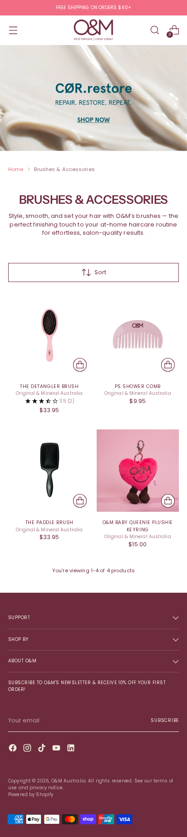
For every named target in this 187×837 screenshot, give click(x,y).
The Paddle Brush (49, 522)
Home (15, 169)
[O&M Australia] (93, 30)
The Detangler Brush (49, 386)
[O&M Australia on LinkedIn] (71, 749)
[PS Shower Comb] (138, 334)
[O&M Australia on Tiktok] (42, 749)
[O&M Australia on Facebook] (13, 749)
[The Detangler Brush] (49, 334)
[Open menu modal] (13, 30)
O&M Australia (68, 781)
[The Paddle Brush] (49, 470)
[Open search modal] (154, 30)
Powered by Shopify (30, 794)
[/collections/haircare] (93, 98)
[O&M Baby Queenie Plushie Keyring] (138, 470)
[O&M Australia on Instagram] (28, 749)
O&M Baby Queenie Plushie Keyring (138, 526)
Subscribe (165, 720)
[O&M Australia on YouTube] (57, 749)
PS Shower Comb (138, 386)
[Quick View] (80, 365)
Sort (100, 272)
